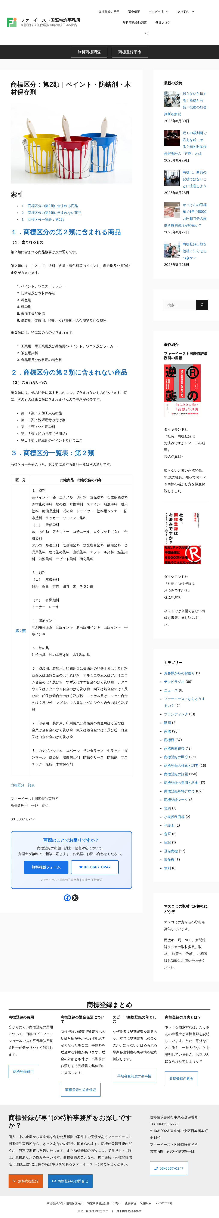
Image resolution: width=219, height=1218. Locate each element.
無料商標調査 (89, 52)
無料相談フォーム (46, 867)
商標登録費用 (23, 1071)
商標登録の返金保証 (80, 1090)
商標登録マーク (176, 800)
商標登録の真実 (181, 1078)
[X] (75, 897)
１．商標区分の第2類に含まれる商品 (49, 206)
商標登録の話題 (176, 774)
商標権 (169, 740)
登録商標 (171, 851)
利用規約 (145, 1203)
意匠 (167, 834)
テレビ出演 (156, 11)
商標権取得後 (174, 748)
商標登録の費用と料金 (181, 782)
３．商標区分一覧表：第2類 (42, 219)
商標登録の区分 (176, 757)
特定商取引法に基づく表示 (104, 1203)
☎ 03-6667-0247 (95, 867)
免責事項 (130, 1203)
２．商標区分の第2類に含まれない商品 (51, 212)
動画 (167, 723)
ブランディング (176, 714)
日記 (167, 842)
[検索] (202, 305)
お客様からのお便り (179, 673)
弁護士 (169, 825)
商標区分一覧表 (23, 785)
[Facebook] (67, 897)
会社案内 (183, 11)
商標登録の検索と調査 (181, 765)
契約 (167, 808)
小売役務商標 (174, 817)
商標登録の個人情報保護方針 (65, 1203)
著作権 (169, 859)
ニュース (171, 690)
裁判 (167, 868)
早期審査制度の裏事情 (134, 1076)
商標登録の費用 (109, 11)
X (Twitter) (164, 1203)
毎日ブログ (162, 22)
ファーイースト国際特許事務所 (50, 20)
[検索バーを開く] (146, 33)
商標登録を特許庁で (179, 791)
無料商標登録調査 (135, 22)
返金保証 (134, 11)
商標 (167, 731)
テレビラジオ (174, 681)
